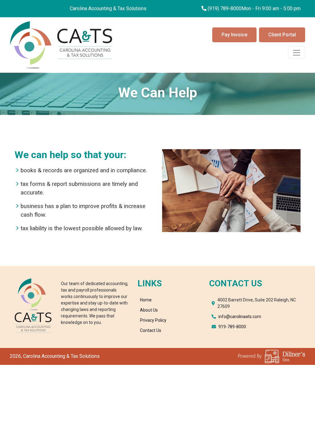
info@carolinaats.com (239, 316)
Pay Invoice (234, 35)
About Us (149, 310)
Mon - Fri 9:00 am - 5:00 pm (271, 8)
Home (146, 299)
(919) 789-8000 (224, 8)
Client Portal (282, 35)
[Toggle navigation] (296, 53)
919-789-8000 (232, 326)
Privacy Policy (153, 320)
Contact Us (150, 330)
